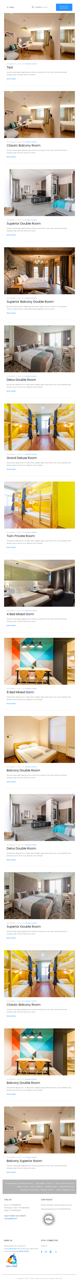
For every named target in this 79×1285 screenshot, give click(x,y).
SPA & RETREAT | (37, 1187)
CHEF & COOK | (23, 1187)
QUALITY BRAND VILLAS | (65, 1190)
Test (10, 67)
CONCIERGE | (40, 1183)
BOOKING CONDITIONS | (30, 1190)
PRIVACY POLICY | (48, 1190)
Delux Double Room (21, 380)
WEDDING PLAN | (51, 1187)
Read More (11, 79)
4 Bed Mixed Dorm (20, 614)
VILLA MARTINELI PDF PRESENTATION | (19, 1183)
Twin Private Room (21, 536)
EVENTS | (50, 1183)
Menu (12, 7)
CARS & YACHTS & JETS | (65, 1183)
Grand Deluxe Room (22, 458)
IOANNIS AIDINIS (31, 64)
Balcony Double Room (23, 770)
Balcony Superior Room (24, 1161)
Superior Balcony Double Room (30, 301)
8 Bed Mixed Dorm (20, 692)
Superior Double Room (24, 223)
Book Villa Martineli (64, 7)
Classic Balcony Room (24, 145)
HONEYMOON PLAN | (67, 1187)
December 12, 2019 (14, 64)
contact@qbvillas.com (12, 1249)
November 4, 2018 (14, 142)
